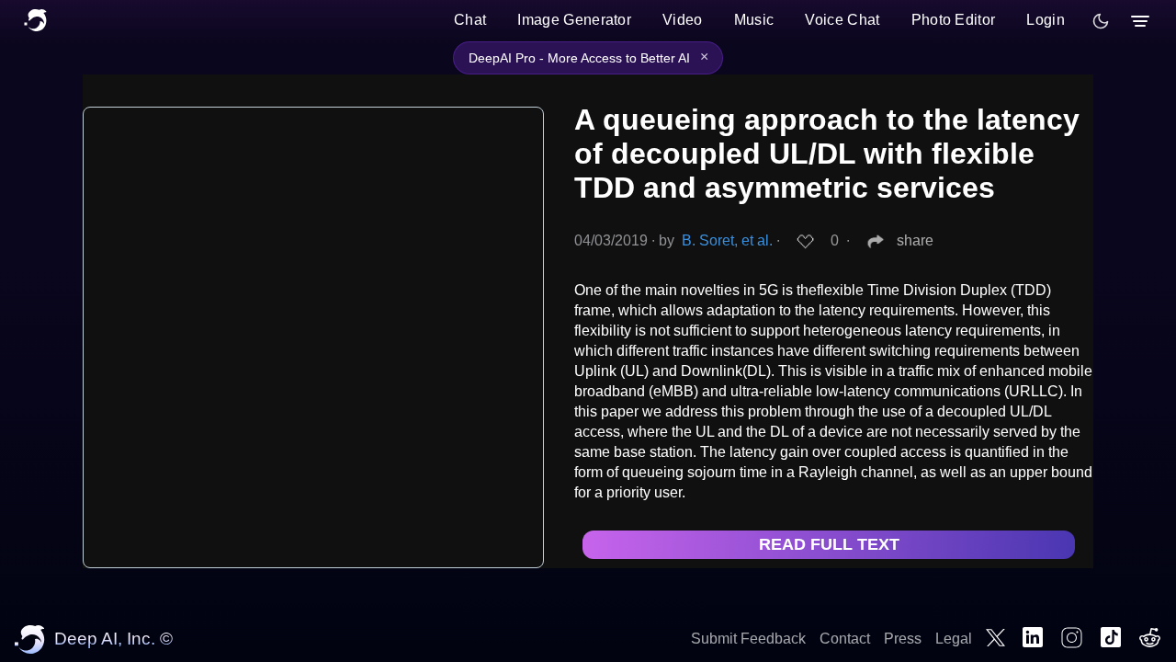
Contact (845, 638)
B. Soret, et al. (727, 240)
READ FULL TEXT (829, 544)
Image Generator (574, 20)
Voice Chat (842, 20)
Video (682, 20)
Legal (953, 638)
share (915, 240)
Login (1045, 20)
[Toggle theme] (1100, 21)
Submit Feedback (748, 638)
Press (903, 638)
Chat (470, 20)
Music (754, 20)
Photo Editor (953, 20)
